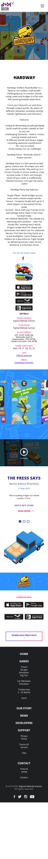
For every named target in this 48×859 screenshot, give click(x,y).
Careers (24, 777)
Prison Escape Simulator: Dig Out (24, 671)
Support (24, 730)
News (24, 715)
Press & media (24, 770)
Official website (24, 355)
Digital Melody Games (30, 786)
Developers (24, 723)
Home (24, 654)
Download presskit (24, 362)
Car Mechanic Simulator (24, 682)
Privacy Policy (24, 737)
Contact (24, 763)
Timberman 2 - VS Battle (24, 691)
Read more (24, 511)
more (24, 698)
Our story (24, 708)
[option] (24, 402)
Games (24, 661)
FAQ (24, 753)
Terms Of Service (24, 746)
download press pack (24, 635)
